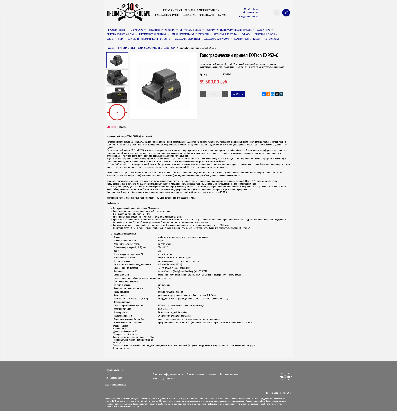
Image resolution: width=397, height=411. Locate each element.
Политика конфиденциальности (168, 374)
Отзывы (122, 126)
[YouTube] (288, 376)
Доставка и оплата (229, 374)
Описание (111, 126)
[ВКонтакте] (264, 94)
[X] (277, 94)
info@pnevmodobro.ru (249, 16)
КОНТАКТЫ (190, 10)
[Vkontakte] (282, 376)
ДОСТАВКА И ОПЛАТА (172, 10)
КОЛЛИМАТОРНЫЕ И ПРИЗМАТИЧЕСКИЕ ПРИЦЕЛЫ (139, 48)
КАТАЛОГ (222, 15)
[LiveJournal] (281, 94)
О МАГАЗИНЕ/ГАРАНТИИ (208, 10)
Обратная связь (168, 378)
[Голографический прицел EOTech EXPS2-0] (163, 86)
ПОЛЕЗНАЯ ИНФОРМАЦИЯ (167, 15)
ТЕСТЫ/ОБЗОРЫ (188, 15)
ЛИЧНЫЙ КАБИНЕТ (207, 15)
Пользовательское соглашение (201, 374)
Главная (110, 48)
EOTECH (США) (170, 48)
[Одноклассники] (268, 94)
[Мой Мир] (272, 94)
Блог (155, 378)
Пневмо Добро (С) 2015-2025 (279, 393)
